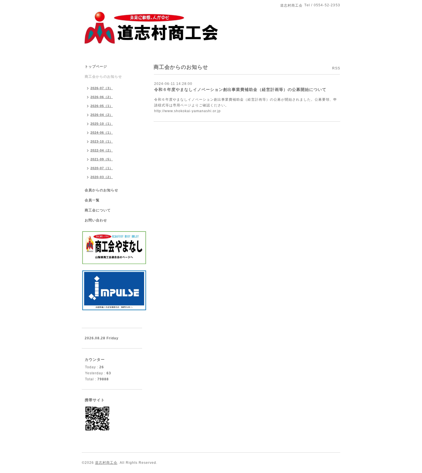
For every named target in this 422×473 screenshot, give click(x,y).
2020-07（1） (101, 168)
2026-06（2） (101, 97)
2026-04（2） (101, 114)
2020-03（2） (101, 177)
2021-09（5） (101, 159)
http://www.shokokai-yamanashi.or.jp (187, 111)
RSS (336, 68)
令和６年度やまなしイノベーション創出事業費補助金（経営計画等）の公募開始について (240, 89)
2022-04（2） (101, 150)
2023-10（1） (101, 141)
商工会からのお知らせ (103, 77)
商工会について (98, 210)
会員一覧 (92, 200)
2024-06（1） (101, 132)
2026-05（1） (101, 106)
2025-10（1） (101, 123)
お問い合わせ (96, 220)
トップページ (96, 67)
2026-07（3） (101, 88)
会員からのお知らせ (101, 190)
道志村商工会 (106, 463)
